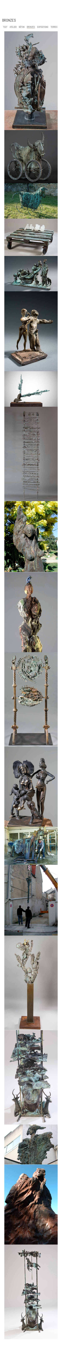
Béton (22, 26)
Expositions (42, 26)
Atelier (13, 26)
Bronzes (31, 26)
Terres (54, 26)
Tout (5, 26)
